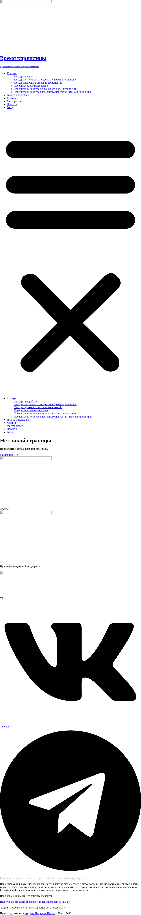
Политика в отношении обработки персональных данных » (35, 901)
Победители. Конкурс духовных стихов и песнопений (45, 88)
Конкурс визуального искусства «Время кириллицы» (45, 79)
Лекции (11, 98)
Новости (12, 104)
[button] (70, 253)
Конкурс (12, 73)
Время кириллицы (23, 58)
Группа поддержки (18, 95)
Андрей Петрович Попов (40, 913)
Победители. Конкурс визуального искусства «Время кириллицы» (53, 91)
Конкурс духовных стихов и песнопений (38, 82)
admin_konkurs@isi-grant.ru (71, 878)
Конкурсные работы (25, 76)
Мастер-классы (16, 101)
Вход (10, 107)
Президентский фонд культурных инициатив (19, 67)
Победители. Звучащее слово (31, 85)
